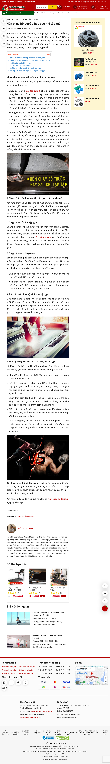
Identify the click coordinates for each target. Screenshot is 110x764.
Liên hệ (106, 1)
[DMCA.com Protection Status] (62, 738)
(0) (18, 593)
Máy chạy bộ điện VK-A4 (57, 589)
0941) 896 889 (36, 711)
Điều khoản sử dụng (9, 667)
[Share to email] (3, 43)
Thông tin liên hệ (105, 732)
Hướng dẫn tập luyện (30, 19)
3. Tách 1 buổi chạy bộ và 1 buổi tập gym (25, 68)
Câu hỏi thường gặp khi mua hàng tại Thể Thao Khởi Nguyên (87, 732)
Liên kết (100, 1)
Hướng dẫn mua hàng (26, 732)
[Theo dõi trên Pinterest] (25, 682)
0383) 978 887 (48, 711)
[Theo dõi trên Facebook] (4, 682)
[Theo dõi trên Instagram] (11, 682)
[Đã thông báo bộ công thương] (47, 738)
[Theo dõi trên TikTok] (18, 682)
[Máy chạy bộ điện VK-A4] (58, 577)
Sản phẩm (93, 1)
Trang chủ (10, 19)
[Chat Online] (105, 593)
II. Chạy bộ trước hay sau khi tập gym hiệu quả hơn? (29, 60)
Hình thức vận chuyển (27, 667)
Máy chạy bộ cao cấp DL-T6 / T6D (15, 589)
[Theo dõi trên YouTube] (4, 688)
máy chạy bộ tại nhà (58, 499)
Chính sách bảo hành (26, 673)
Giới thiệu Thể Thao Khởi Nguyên (78, 1)
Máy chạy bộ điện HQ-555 (36, 589)
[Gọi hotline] (105, 585)
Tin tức (18, 19)
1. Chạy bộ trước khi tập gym (21, 63)
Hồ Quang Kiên (25, 528)
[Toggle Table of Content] (47, 54)
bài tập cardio (33, 91)
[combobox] (42, 7)
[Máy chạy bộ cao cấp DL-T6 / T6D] (16, 577)
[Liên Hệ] (105, 608)
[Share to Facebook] (3, 21)
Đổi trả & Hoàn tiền (26, 670)
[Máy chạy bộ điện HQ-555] (37, 577)
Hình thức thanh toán (9, 673)
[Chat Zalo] (105, 601)
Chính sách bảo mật (9, 670)
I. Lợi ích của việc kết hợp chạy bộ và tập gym (26, 58)
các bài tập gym (43, 237)
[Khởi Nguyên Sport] (18, 7)
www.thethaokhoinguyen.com (31, 717)
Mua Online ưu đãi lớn (15, 732)
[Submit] (52, 7)
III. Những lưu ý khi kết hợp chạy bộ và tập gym (27, 71)
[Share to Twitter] (3, 28)
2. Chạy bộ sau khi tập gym (20, 65)
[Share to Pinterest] (3, 36)
